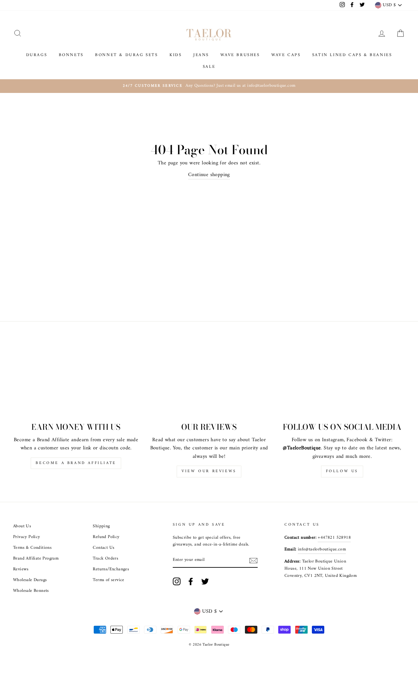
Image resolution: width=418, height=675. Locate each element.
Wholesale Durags (30, 580)
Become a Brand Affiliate (76, 463)
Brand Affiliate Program (35, 558)
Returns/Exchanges (111, 569)
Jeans (201, 55)
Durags (36, 55)
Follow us (342, 471)
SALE (209, 66)
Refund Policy (106, 537)
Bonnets (71, 55)
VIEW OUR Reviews (209, 471)
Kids (175, 55)
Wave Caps (285, 55)
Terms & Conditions (32, 548)
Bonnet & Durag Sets (126, 55)
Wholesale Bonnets (31, 591)
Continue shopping (209, 175)
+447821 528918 (334, 538)
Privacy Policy (26, 537)
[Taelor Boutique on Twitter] (205, 581)
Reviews (21, 569)
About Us (22, 526)
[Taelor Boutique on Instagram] (177, 581)
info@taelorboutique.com (322, 549)
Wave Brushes (240, 55)
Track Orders (105, 558)
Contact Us (103, 548)
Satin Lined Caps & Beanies (352, 55)
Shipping (101, 526)
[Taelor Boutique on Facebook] (191, 581)
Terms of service (108, 580)
